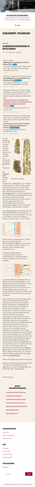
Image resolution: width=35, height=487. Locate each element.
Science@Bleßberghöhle (17, 15)
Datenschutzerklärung (9, 435)
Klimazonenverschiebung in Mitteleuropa (16, 47)
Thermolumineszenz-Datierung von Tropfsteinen (15, 392)
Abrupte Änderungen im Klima (12, 413)
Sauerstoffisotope (8, 193)
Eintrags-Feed (6, 451)
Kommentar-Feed (7, 454)
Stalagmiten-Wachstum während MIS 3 (14, 396)
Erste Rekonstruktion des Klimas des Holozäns (15, 403)
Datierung (6, 174)
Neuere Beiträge (8, 377)
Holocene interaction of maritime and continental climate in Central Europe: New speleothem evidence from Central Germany (17, 103)
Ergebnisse (19, 52)
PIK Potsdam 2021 (26, 484)
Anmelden (5, 448)
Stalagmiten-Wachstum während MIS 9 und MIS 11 (16, 399)
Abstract (5, 86)
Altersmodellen (11, 211)
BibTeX (5, 72)
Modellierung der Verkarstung (12, 410)
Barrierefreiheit (7, 438)
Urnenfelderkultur (14, 355)
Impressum (6, 432)
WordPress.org (7, 457)
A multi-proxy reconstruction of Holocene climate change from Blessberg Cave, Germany (16, 125)
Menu (18, 25)
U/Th (4, 176)
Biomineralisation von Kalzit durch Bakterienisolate (17, 406)
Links (11, 112)
